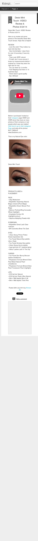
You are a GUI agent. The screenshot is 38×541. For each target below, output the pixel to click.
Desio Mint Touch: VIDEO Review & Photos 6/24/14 (20, 22)
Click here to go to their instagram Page (19, 127)
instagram (15, 118)
